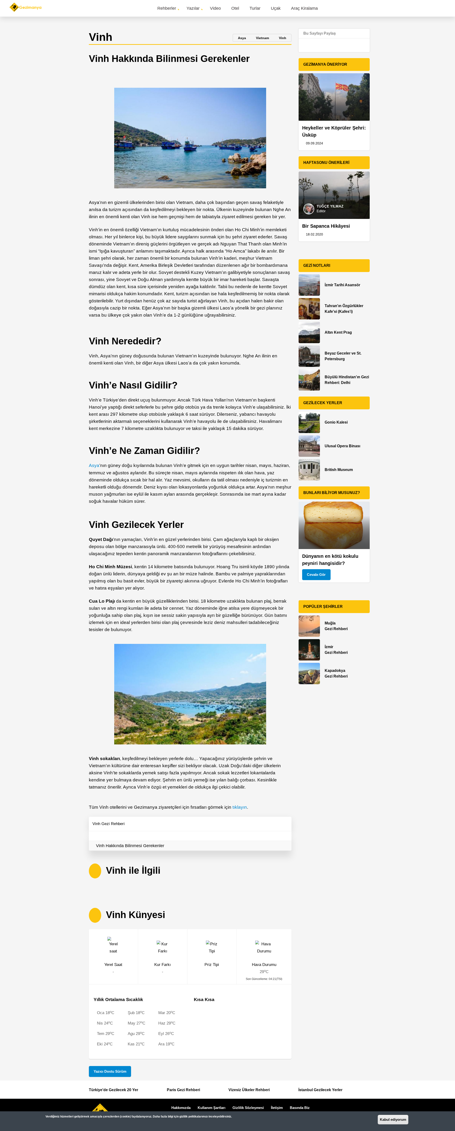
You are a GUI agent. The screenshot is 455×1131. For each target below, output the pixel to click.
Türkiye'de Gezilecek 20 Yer (113, 1090)
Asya (94, 465)
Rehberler (166, 8)
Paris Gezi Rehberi (183, 1090)
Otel (235, 8)
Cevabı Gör (316, 574)
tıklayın (239, 807)
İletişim (277, 1108)
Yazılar (193, 8)
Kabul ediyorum (393, 1119)
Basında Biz (300, 1108)
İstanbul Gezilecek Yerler (320, 1090)
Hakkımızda (181, 1108)
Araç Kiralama (304, 8)
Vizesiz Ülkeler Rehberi (249, 1090)
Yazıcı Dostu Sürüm (110, 1071)
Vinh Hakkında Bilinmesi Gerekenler (130, 845)
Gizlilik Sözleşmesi (248, 1108)
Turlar (255, 8)
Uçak (276, 8)
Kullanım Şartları (211, 1108)
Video (215, 8)
